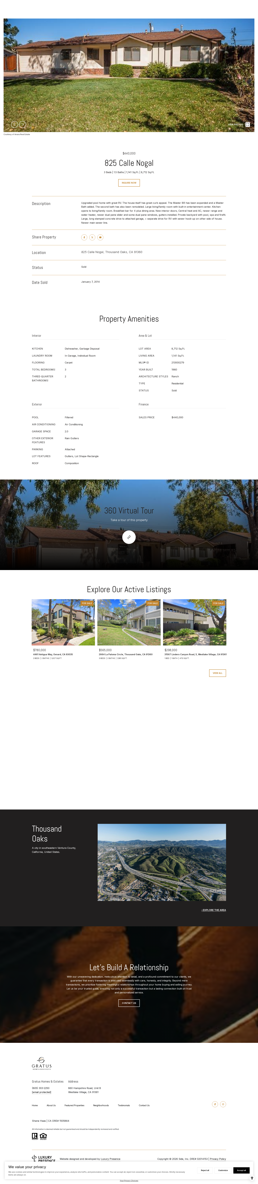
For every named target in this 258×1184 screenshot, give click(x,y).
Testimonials (124, 1105)
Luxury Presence (110, 1158)
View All (217, 673)
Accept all (241, 1170)
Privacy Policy (218, 1158)
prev (14, 124)
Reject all (205, 1170)
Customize (223, 1170)
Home (35, 1105)
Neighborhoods (101, 1105)
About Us (51, 1105)
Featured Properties (74, 1105)
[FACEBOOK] (215, 1104)
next (22, 124)
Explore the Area (214, 910)
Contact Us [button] (129, 1003)
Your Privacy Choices (129, 1181)
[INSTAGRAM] (223, 1104)
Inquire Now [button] (129, 182)
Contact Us (144, 1105)
